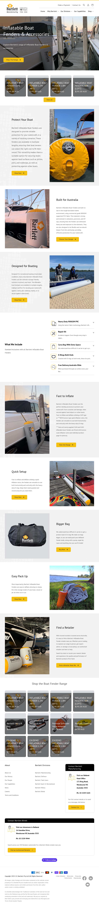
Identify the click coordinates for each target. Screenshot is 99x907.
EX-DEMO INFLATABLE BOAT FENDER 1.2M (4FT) (38, 744)
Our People (8, 780)
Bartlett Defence (41, 776)
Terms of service (68, 878)
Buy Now (62, 549)
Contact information (60, 876)
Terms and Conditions (12, 795)
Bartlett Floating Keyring (83, 725)
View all (49, 100)
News (7, 788)
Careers (7, 791)
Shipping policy (77, 878)
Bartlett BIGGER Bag (14, 725)
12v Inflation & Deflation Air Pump (36, 723)
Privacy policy (78, 876)
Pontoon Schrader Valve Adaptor (60, 725)
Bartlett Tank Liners (41, 780)
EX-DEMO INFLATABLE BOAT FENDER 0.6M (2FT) (15, 744)
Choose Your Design (66, 239)
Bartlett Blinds (40, 791)
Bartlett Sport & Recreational (45, 784)
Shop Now (18, 173)
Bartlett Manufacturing (42, 773)
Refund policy (70, 876)
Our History (8, 776)
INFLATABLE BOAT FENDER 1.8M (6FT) (60, 85)
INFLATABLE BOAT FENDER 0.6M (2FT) (15, 85)
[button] (84, 5)
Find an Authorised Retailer (20, 850)
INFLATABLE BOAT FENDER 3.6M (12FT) (83, 85)
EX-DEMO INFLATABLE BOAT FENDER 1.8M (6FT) (60, 744)
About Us (8, 773)
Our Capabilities (10, 784)
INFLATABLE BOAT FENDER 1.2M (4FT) (38, 85)
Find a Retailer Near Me (67, 665)
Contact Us (75, 807)
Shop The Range (12, 60)
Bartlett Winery (40, 788)
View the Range (64, 445)
